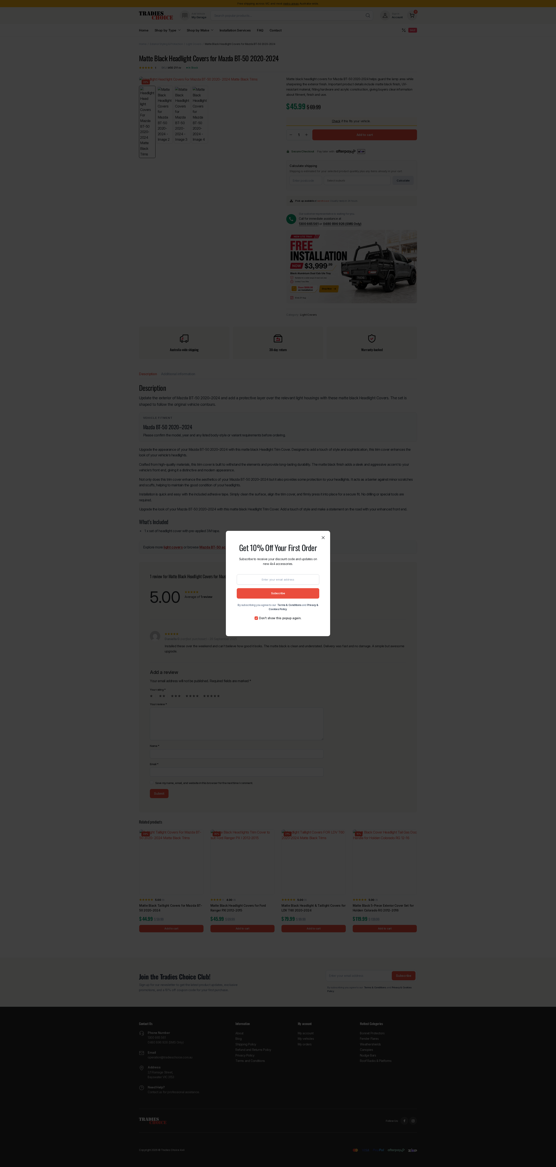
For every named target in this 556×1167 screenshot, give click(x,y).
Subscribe (278, 593)
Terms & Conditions (289, 605)
